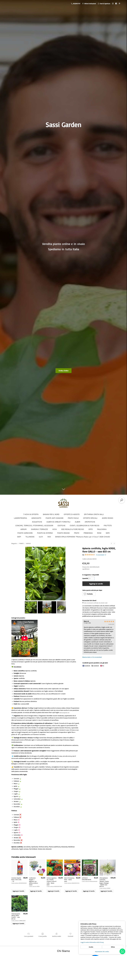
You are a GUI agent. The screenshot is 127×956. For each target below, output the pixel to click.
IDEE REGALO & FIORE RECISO (72, 529)
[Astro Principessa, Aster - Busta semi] (72, 868)
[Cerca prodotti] (121, 500)
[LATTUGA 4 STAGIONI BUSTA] (90, 868)
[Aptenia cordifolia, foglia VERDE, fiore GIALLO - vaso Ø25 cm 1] (47, 607)
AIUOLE (28, 543)
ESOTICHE (61, 526)
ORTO (90, 529)
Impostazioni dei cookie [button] (102, 951)
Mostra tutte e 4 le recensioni (92, 657)
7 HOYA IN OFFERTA (30, 514)
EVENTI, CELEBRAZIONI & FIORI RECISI (84, 526)
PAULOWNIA (102, 529)
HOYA (54, 529)
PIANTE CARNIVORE (25, 533)
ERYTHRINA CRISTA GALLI (94, 514)
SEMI (108, 533)
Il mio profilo (43, 936)
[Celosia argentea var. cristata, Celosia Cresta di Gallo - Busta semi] (55, 868)
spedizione (85, 569)
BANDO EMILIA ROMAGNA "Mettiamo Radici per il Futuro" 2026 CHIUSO (82, 537)
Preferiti (70, 936)
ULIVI (41, 537)
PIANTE (21, 543)
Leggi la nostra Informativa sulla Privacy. (92, 942)
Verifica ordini (56, 936)
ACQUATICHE (37, 522)
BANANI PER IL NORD (51, 514)
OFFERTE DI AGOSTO (72, 514)
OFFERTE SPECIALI (90, 518)
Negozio (14, 543)
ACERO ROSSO (107, 518)
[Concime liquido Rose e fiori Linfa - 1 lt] (19, 868)
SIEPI (19, 537)
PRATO (76, 533)
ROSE (99, 533)
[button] (88, 594)
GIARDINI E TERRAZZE (39, 529)
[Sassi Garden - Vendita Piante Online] (63, 504)
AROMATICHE (90, 522)
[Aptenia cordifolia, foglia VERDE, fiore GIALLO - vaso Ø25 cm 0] (31, 607)
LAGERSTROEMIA (20, 518)
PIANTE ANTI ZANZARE (54, 518)
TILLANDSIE (29, 537)
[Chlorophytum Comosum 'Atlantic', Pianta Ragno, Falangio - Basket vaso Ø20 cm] (107, 868)
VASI (49, 537)
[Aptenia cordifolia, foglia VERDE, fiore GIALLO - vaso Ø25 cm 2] (61, 607)
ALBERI (77, 522)
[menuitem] (111, 543)
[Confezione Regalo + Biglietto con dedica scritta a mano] (37, 868)
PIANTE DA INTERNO (45, 533)
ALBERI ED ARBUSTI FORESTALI (58, 522)
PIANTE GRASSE (63, 533)
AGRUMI (23, 529)
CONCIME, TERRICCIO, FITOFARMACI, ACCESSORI (34, 526)
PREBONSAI (88, 533)
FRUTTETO (108, 526)
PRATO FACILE (73, 518)
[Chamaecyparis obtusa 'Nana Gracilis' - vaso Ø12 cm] (19, 903)
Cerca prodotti (28, 936)
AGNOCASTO (36, 518)
